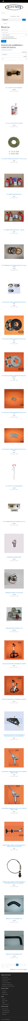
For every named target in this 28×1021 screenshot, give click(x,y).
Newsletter (4, 1014)
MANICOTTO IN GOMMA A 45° (14, 918)
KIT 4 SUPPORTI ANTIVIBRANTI (14, 87)
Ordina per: (24, 52)
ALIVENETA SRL (5, 977)
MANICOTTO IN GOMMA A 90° (14, 954)
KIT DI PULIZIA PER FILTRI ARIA (14, 123)
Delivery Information (6, 979)
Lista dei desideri (5, 1012)
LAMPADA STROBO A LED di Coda (14, 592)
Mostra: (25, 56)
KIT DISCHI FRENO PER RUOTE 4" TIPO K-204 (14, 158)
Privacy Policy (5, 980)
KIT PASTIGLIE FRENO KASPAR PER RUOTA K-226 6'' (14, 449)
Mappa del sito (5, 994)
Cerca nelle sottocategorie (8, 37)
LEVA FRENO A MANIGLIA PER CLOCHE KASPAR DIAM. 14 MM (14, 772)
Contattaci (4, 990)
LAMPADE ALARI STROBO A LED (14, 628)
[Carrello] (21, 1)
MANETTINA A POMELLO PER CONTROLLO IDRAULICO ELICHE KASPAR (14, 845)
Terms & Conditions (6, 982)
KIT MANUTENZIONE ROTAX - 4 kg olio (14, 230)
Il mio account (5, 1008)
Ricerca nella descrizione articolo (10, 38)
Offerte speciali (5, 1004)
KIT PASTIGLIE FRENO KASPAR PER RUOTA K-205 (14, 339)
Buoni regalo (4, 1000)
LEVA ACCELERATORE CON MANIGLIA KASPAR (14, 699)
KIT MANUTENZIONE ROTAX (14, 194)
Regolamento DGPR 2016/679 (8, 986)
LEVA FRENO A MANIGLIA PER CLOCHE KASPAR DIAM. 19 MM (14, 809)
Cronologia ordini (6, 1010)
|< (2, 964)
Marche (3, 999)
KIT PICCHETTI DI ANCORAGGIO (14, 486)
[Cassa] (23, 1)
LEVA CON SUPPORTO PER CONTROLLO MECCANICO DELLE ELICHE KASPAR (14, 735)
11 (2, 967)
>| (7, 967)
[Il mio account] (25, 1)
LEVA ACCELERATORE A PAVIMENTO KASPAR (14, 663)
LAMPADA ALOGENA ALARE (14, 557)
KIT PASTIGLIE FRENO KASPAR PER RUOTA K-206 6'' (14, 376)
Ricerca (5, 23)
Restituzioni (4, 992)
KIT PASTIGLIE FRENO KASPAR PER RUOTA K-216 (14, 413)
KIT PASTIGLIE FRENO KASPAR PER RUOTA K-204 (14, 302)
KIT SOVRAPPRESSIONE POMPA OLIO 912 (14, 521)
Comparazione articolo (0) (6, 50)
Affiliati (3, 1002)
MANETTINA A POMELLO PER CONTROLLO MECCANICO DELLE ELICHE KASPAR (14, 882)
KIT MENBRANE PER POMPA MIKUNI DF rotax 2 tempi (14, 266)
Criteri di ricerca (4, 30)
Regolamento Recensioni (7, 984)
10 (24, 964)
